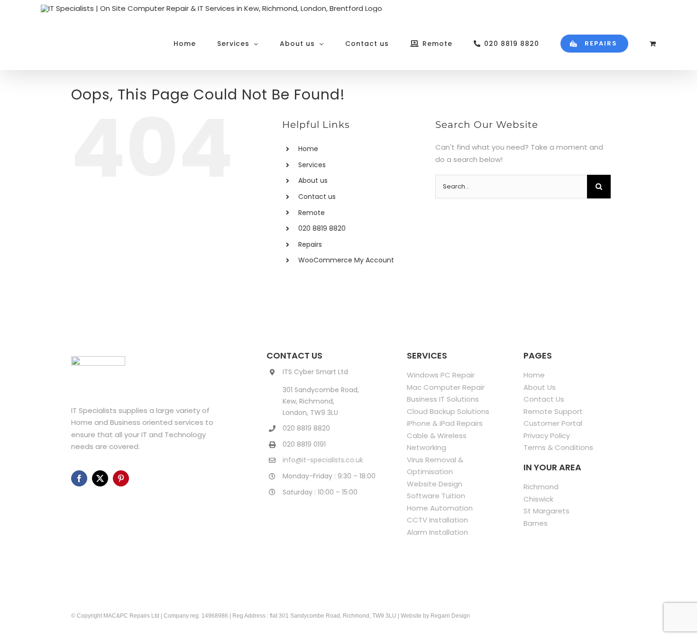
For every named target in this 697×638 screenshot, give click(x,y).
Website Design (434, 484)
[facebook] (79, 478)
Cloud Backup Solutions (448, 411)
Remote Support (553, 411)
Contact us (317, 196)
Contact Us (543, 399)
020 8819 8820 (322, 228)
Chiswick (538, 499)
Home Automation (440, 508)
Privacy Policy (546, 435)
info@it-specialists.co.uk (323, 460)
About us (313, 180)
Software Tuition (436, 496)
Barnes (535, 523)
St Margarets (546, 511)
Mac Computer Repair (446, 387)
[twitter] (100, 478)
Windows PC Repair (441, 375)
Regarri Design (450, 615)
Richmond (541, 487)
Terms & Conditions (558, 447)
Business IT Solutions (443, 399)
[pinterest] (121, 478)
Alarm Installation (437, 532)
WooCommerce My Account (346, 260)
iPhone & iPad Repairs (445, 423)
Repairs (310, 244)
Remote (311, 212)
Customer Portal (552, 423)
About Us (539, 387)
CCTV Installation (437, 520)
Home (308, 148)
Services (312, 165)
